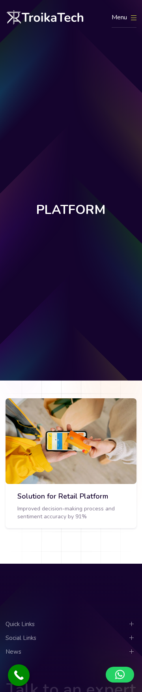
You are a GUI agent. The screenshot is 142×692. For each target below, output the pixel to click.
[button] (120, 675)
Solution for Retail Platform (62, 496)
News (13, 652)
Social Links (21, 638)
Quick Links (20, 624)
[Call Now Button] (19, 675)
